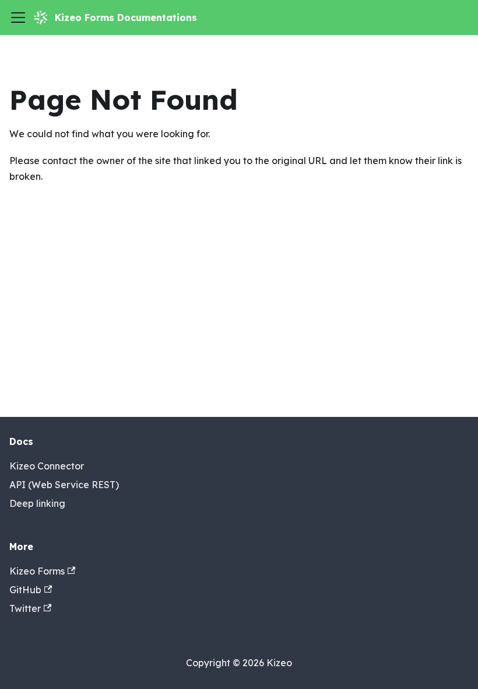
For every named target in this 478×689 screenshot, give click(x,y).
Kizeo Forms (37, 571)
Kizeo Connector (46, 466)
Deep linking (37, 503)
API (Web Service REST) (64, 484)
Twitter (25, 608)
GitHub (25, 590)
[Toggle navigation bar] (18, 17)
